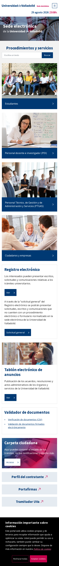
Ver (8, 292)
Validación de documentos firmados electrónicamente (26, 425)
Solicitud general (15, 332)
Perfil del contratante (27, 477)
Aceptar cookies (38, 558)
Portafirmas (27, 489)
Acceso (10, 462)
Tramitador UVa (27, 502)
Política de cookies (42, 549)
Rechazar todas (20, 558)
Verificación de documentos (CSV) (25, 419)
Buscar (47, 55)
